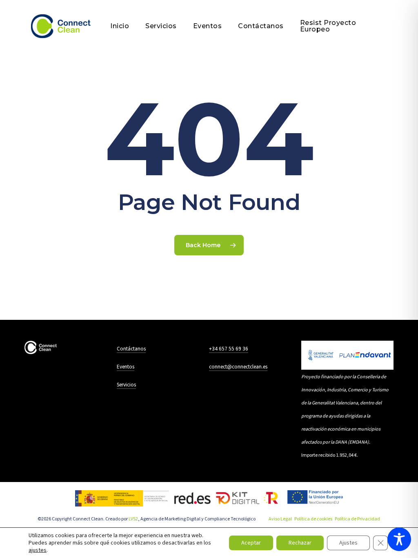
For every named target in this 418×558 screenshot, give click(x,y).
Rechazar (300, 543)
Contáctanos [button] (131, 349)
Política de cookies (313, 519)
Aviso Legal (280, 519)
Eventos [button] (125, 367)
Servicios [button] (126, 384)
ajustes (38, 550)
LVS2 (133, 519)
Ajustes (348, 543)
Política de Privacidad (357, 519)
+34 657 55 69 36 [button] (228, 349)
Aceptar (251, 543)
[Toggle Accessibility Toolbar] (399, 539)
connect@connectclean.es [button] (238, 367)
